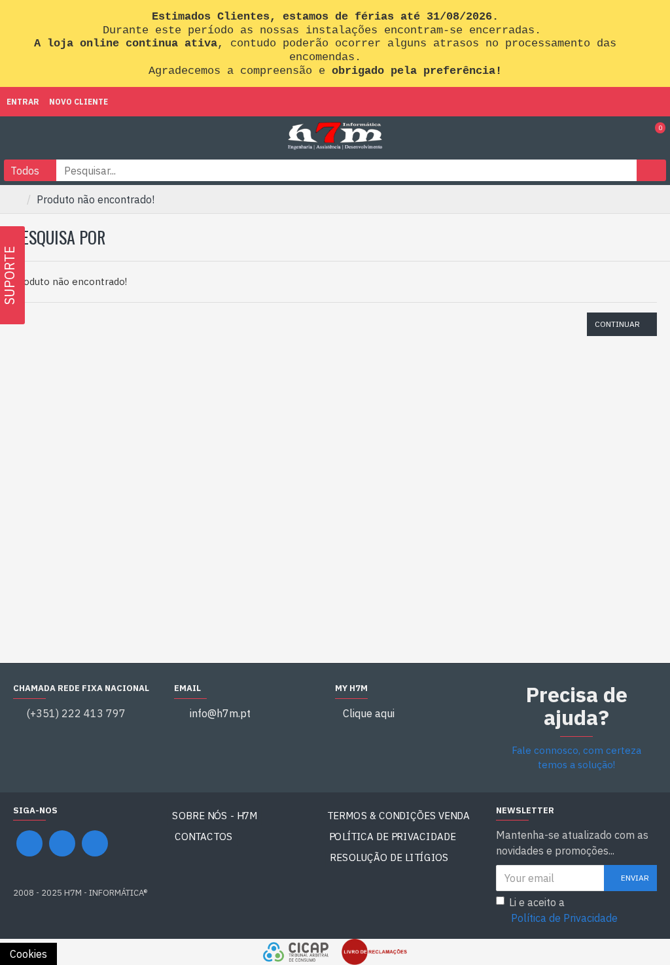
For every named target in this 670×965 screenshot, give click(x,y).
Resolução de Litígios (390, 857)
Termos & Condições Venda (398, 815)
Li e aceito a (563, 910)
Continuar (617, 324)
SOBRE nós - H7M (214, 815)
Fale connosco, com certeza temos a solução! (576, 757)
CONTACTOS (204, 836)
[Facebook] (29, 843)
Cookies (28, 953)
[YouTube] (62, 843)
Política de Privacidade (392, 836)
